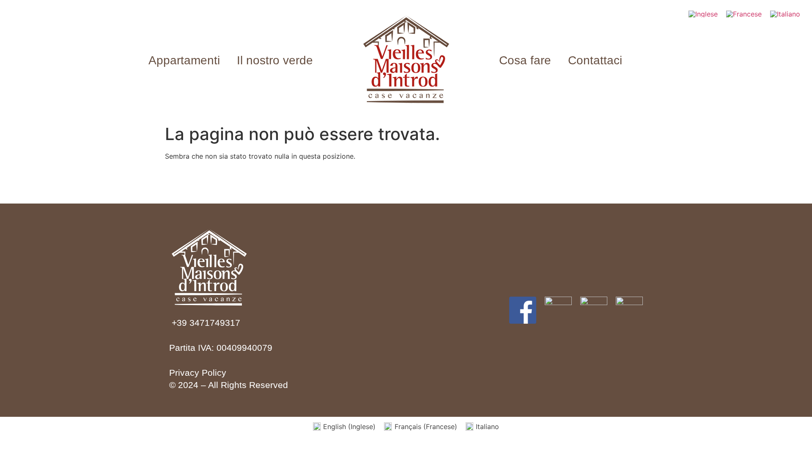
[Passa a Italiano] (785, 14)
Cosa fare (525, 60)
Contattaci (595, 60)
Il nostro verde (275, 60)
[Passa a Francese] (744, 14)
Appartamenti (184, 60)
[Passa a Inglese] (703, 14)
